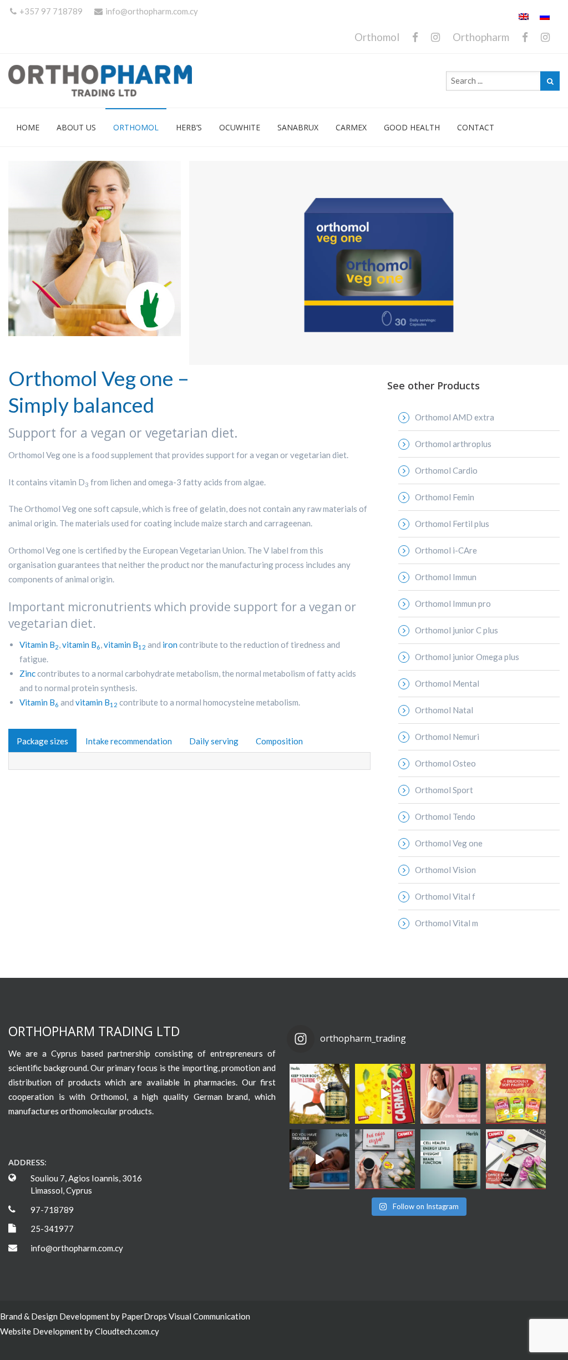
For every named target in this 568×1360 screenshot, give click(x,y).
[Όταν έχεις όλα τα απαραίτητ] (516, 1159)
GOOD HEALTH (412, 127)
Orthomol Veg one (449, 843)
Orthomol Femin (444, 497)
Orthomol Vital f (445, 896)
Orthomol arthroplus (453, 444)
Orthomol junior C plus (456, 630)
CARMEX (351, 127)
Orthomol (376, 37)
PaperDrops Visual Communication (185, 1316)
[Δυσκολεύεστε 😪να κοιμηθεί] (319, 1159)
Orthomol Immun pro (453, 603)
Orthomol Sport (444, 790)
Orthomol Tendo (445, 816)
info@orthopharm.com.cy (151, 11)
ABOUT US (76, 127)
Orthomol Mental (447, 683)
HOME (27, 127)
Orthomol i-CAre (446, 550)
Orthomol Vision (445, 870)
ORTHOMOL (136, 127)
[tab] (42, 740)
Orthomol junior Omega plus (467, 657)
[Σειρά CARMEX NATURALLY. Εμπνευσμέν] (516, 1094)
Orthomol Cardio (446, 470)
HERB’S (189, 127)
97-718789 (52, 1210)
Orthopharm (481, 37)
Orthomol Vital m (446, 923)
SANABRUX (297, 127)
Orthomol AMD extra (454, 417)
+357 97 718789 (51, 11)
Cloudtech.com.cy (127, 1331)
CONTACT (475, 127)
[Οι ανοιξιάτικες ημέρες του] (385, 1094)
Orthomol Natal (444, 710)
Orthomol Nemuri (447, 737)
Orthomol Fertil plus (452, 524)
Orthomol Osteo (445, 763)
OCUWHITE (239, 127)
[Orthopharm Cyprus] (100, 81)
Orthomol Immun (445, 577)
